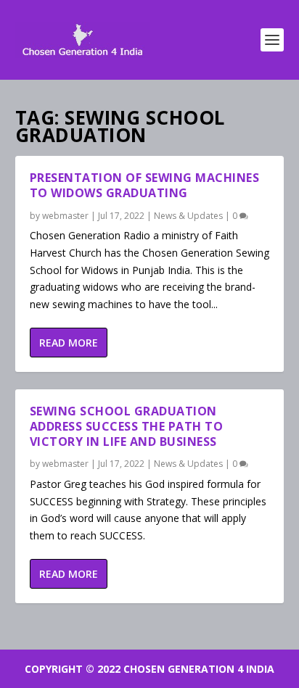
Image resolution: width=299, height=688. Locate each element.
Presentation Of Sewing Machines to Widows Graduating (145, 185)
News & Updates (188, 216)
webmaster (65, 216)
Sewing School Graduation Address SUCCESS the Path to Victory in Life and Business (127, 426)
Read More (68, 342)
